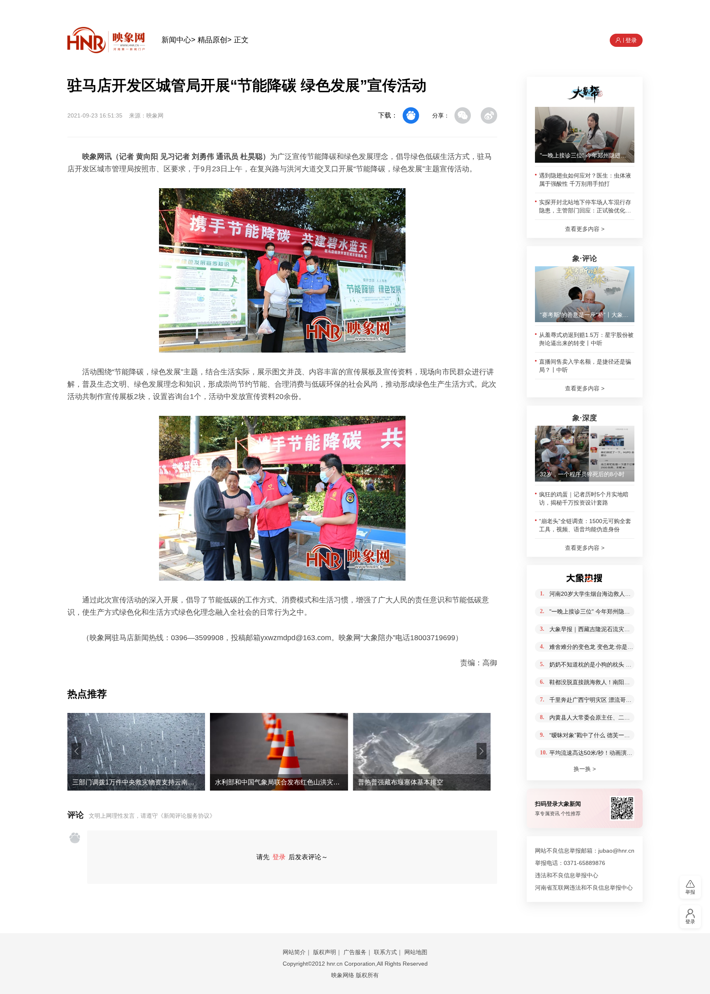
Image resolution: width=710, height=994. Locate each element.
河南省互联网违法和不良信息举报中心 (584, 887)
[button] (76, 751)
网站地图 (415, 952)
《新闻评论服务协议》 (186, 815)
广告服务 (355, 952)
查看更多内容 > (584, 229)
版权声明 (324, 952)
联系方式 (385, 952)
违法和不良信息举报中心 (566, 875)
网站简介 (294, 952)
